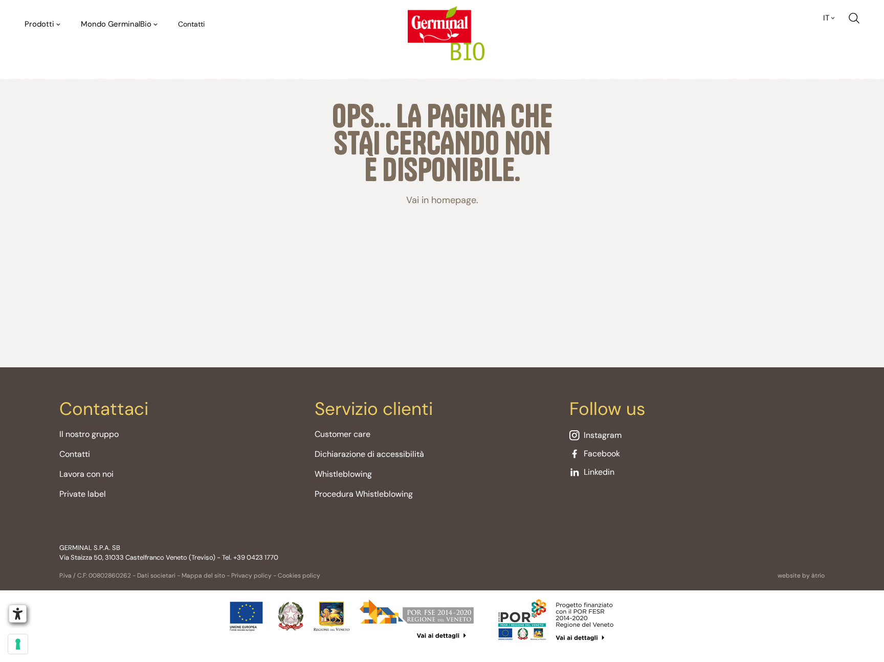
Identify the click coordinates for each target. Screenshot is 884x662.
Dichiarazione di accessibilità (369, 454)
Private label (82, 494)
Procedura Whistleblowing (364, 494)
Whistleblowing (343, 474)
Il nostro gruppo (89, 434)
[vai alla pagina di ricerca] (854, 18)
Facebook (602, 453)
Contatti (191, 24)
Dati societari (156, 575)
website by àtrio (801, 575)
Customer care (342, 434)
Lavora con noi (86, 474)
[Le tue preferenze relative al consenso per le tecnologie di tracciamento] (18, 644)
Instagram (603, 435)
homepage (453, 200)
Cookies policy (299, 575)
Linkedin (599, 472)
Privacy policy (251, 575)
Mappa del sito (203, 575)
